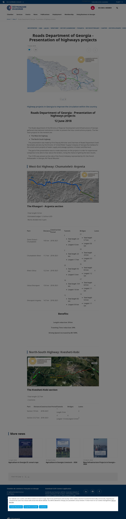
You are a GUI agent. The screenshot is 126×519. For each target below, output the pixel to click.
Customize (43, 507)
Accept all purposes (16, 507)
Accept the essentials (31, 507)
